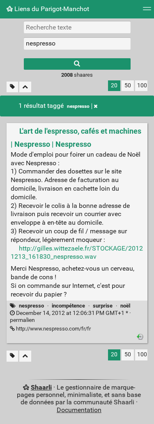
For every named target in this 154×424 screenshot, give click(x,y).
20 (114, 85)
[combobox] (77, 43)
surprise (103, 306)
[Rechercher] (77, 64)
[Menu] (147, 11)
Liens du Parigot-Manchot (51, 9)
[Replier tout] (25, 87)
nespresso (78, 106)
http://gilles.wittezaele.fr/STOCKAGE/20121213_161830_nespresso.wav (77, 252)
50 (127, 85)
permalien (70, 317)
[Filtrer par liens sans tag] (12, 87)
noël (125, 306)
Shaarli (41, 387)
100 (142, 85)
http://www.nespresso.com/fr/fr (53, 329)
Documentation (79, 410)
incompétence (68, 306)
